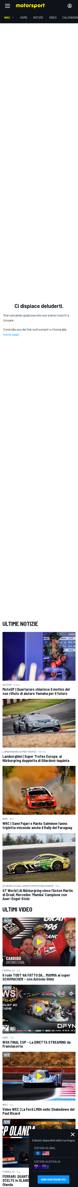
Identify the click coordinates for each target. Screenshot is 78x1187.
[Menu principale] (7, 6)
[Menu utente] (70, 6)
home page (11, 334)
